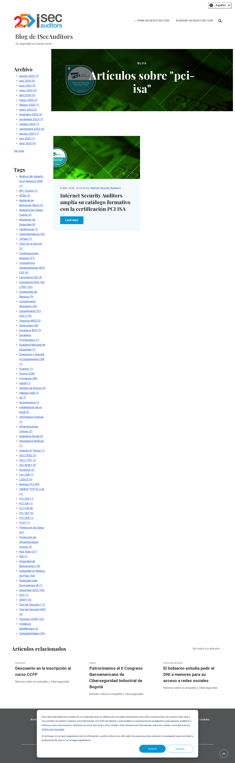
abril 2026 (27, 95)
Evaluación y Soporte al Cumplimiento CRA (31, 359)
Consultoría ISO (30, 277)
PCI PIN (26, 508)
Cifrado (25, 239)
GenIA (24, 383)
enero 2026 (28, 109)
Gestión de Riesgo (32, 388)
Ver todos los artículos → (208, 648)
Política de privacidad (53, 729)
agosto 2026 (29, 76)
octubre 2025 (29, 124)
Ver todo (19, 151)
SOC (24, 595)
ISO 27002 (27, 455)
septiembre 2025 (31, 129)
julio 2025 (27, 138)
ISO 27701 (27, 460)
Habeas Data (29, 393)
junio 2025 (27, 143)
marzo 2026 (28, 100)
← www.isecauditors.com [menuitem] (151, 20)
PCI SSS (26, 518)
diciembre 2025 (30, 114)
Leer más (71, 220)
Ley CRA (26, 474)
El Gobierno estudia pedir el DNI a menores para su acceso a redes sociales (188, 674)
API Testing (28, 190)
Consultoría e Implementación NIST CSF (32, 267)
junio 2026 (27, 85)
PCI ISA (26, 503)
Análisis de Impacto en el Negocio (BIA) (31, 181)
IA (22, 397)
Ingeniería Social (31, 436)
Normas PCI (29, 484)
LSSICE (25, 479)
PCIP (24, 522)
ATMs (24, 195)
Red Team (28, 551)
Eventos (26, 369)
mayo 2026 (28, 90)
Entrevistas (28, 325)
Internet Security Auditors (105, 188)
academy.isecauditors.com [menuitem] (194, 20)
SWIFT (25, 599)
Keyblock (26, 470)
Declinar (180, 748)
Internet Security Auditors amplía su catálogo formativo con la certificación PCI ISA (95, 202)
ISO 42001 (27, 465)
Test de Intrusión (32, 604)
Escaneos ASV (30, 330)
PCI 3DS (26, 498)
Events (27, 373)
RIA (23, 556)
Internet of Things (32, 450)
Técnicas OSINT (31, 619)
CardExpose (28, 229)
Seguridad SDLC (31, 590)
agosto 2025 (29, 133)
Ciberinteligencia (32, 234)
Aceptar (152, 748)
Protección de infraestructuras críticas (28, 542)
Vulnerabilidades (32, 633)
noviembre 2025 (31, 119)
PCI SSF (26, 513)
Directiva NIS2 (30, 320)
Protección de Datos (173, 663)
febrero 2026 (29, 105)
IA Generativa (29, 402)
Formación (28, 378)
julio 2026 (27, 80)
